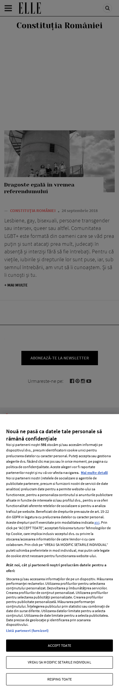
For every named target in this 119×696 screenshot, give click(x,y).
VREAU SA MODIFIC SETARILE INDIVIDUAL (59, 662)
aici (96, 522)
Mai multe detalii (94, 472)
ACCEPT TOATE (59, 645)
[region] (59, 555)
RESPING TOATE (59, 679)
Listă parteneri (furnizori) (27, 630)
